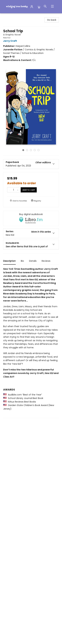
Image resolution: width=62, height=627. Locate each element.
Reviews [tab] (46, 261)
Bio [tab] (22, 261)
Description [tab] (9, 261)
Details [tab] (33, 261)
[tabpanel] (31, 342)
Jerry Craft (10, 40)
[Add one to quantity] (18, 190)
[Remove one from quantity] (9, 190)
